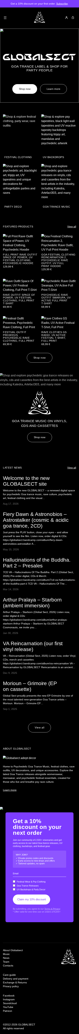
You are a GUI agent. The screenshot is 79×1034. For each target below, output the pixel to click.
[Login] (66, 17)
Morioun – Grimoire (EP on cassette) (30, 686)
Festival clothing (18, 157)
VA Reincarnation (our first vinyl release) (33, 646)
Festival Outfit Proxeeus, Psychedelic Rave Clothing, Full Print (18, 336)
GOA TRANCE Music (56, 206)
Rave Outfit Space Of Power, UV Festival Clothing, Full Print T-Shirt (19, 299)
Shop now (24, 88)
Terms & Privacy (52, 909)
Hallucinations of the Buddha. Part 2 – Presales (37, 563)
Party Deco (13, 206)
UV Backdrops (53, 157)
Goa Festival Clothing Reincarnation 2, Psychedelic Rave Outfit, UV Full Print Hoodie (58, 260)
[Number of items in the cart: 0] (73, 17)
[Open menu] (5, 17)
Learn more (53, 88)
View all (71, 226)
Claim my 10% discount (31, 899)
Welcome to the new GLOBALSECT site (26, 481)
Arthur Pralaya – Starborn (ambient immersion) (32, 602)
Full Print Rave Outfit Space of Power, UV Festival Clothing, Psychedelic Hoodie (20, 259)
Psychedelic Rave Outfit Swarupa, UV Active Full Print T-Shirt (56, 299)
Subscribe (62, 3)
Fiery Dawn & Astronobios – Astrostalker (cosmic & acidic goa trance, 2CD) (36, 520)
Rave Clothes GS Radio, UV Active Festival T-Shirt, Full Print (54, 336)
